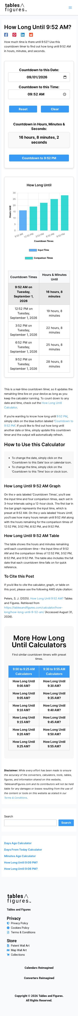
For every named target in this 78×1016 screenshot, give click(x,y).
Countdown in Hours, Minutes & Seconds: (39, 126)
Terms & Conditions (15, 797)
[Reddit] (31, 35)
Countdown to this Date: (39, 70)
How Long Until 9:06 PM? (21, 869)
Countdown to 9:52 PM (39, 158)
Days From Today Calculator (23, 849)
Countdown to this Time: (39, 87)
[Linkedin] (23, 35)
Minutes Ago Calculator (20, 856)
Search (8, 816)
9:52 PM (62, 416)
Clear (55, 109)
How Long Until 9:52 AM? (46, 598)
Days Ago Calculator (18, 843)
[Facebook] (6, 35)
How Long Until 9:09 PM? (21, 862)
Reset (23, 109)
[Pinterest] (14, 35)
